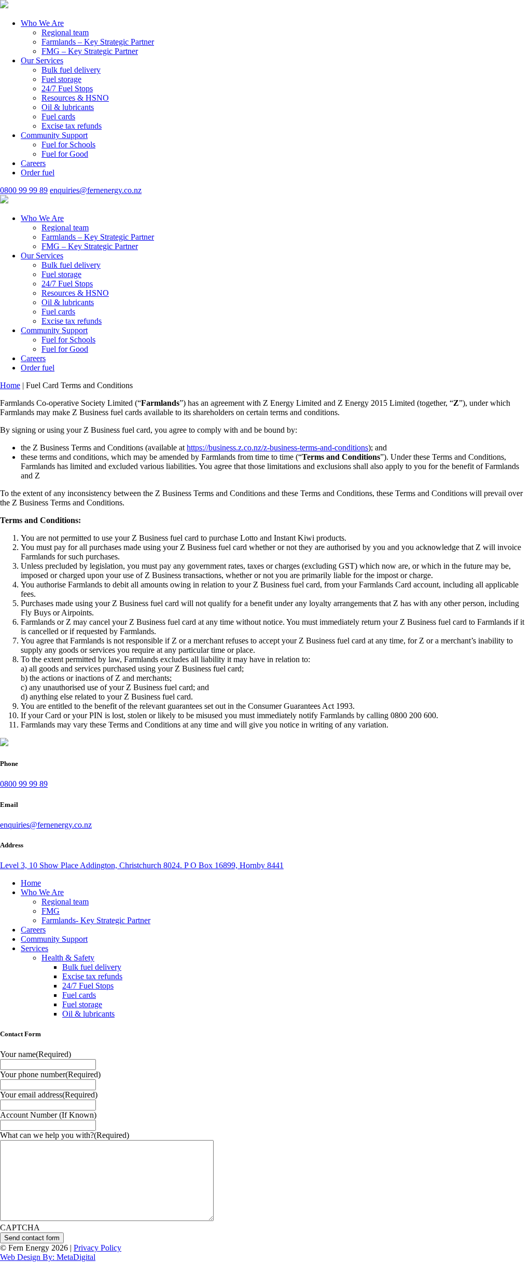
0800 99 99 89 (24, 190)
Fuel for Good (64, 153)
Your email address (48, 1094)
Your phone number (50, 1074)
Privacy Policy (97, 1247)
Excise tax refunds (71, 125)
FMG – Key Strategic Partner (89, 51)
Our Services (42, 60)
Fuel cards (58, 116)
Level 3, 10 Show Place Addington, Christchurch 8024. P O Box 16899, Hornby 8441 (142, 865)
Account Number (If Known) (48, 1114)
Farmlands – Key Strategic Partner (97, 41)
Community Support (54, 135)
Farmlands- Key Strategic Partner (95, 920)
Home (10, 385)
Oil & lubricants (67, 107)
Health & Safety (67, 957)
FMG (50, 911)
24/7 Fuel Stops (67, 88)
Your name (35, 1054)
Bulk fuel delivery (71, 69)
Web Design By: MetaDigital (47, 1257)
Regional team (65, 32)
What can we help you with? (64, 1135)
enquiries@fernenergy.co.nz (96, 190)
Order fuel (37, 172)
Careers (33, 163)
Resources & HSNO (75, 97)
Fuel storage (61, 79)
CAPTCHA (20, 1227)
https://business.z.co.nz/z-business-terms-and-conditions (277, 447)
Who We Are (42, 23)
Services (34, 948)
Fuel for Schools (68, 144)
